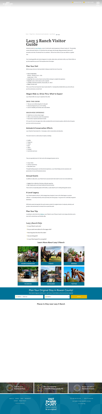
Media (21, 398)
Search (79, 296)
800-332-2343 (78, 398)
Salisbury (42, 214)
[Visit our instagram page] (41, 385)
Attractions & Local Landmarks (42, 34)
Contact (17, 398)
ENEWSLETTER (77, 2)
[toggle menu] (98, 4)
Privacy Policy (22, 400)
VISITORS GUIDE (89, 2)
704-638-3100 (90, 398)
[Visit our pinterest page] (41, 390)
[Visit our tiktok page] (38, 387)
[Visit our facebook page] (38, 385)
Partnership (28, 398)
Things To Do (32, 34)
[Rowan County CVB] (51, 404)
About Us (11, 398)
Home (27, 34)
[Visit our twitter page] (41, 387)
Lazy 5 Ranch (52, 34)
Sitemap (16, 400)
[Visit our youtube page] (38, 390)
